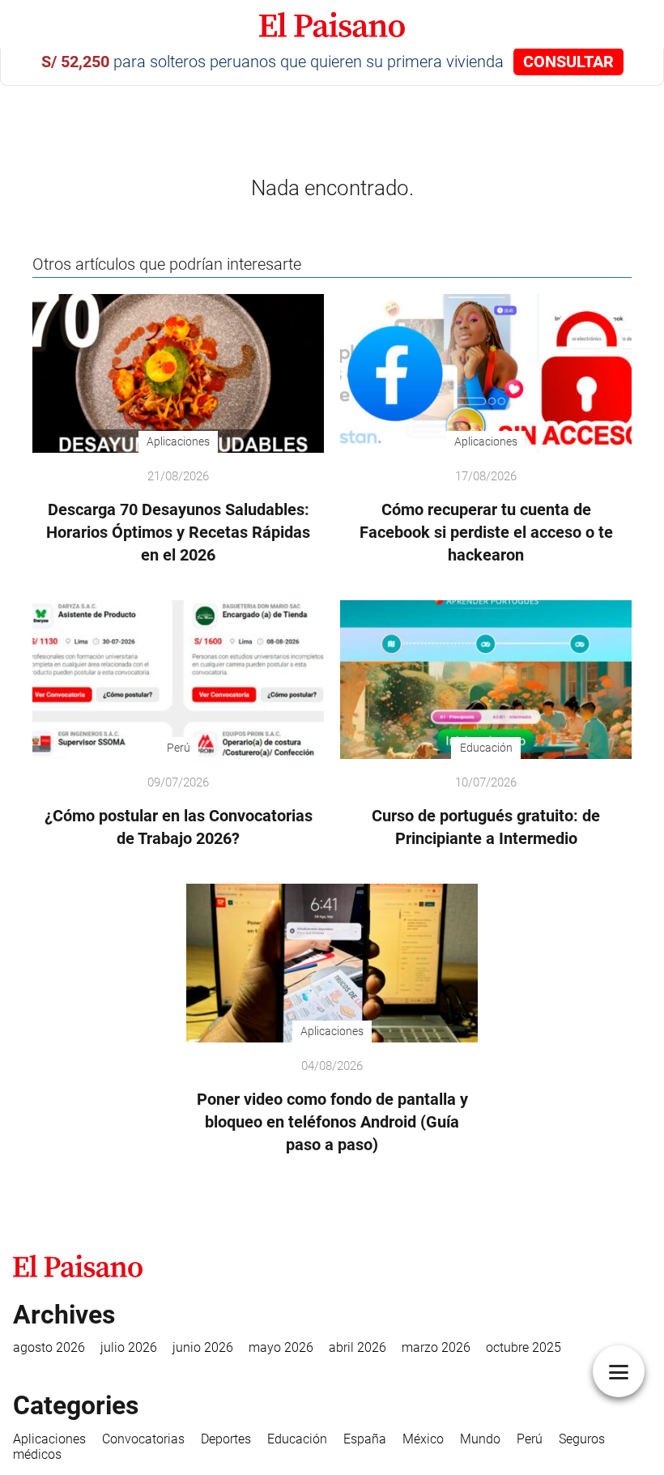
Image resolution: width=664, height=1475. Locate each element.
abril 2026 (357, 1347)
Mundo (480, 1439)
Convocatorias (143, 1439)
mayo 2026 (281, 1347)
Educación (297, 1439)
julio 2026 (128, 1347)
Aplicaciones (49, 1439)
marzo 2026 (436, 1347)
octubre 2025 (523, 1347)
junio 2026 (202, 1347)
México (423, 1439)
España (364, 1439)
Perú (530, 1439)
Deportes (226, 1439)
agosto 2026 (49, 1347)
